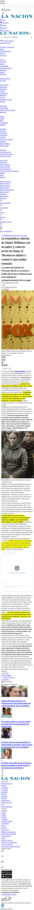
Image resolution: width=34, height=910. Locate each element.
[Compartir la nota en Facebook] (2, 365)
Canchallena (4, 123)
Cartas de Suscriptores (7, 110)
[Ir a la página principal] (17, 17)
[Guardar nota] (2, 357)
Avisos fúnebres (5, 165)
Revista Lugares (5, 186)
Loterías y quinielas (6, 139)
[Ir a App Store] (6, 878)
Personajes (23, 236)
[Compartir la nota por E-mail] (7, 365)
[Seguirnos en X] (2, 857)
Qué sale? (3, 150)
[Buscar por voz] (31, 37)
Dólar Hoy (3, 62)
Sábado (2, 173)
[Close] (2, 770)
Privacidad (13, 894)
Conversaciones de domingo (9, 171)
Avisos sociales (5, 167)
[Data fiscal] (2, 907)
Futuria (2, 60)
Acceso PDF (4, 160)
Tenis (1, 121)
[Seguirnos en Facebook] (2, 851)
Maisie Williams (6, 675)
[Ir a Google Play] (6, 874)
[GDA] (6, 901)
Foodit (4, 25)
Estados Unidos (5, 79)
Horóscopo (3, 135)
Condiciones (5, 894)
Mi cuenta (5, 31)
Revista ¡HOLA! (5, 184)
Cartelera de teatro (6, 154)
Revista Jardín (4, 192)
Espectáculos (14, 236)
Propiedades (4, 66)
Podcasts (3, 142)
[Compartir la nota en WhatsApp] (4, 360)
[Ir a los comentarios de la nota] (4, 357)
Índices (2, 72)
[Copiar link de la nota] (2, 362)
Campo (2, 64)
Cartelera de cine (5, 152)
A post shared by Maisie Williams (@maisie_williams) (17, 591)
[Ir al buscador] (3, 13)
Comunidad (4, 93)
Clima (2, 49)
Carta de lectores (5, 169)
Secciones (5, 23)
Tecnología (3, 133)
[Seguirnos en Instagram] (2, 862)
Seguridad (3, 87)
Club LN (4, 28)
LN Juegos (3, 129)
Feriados (3, 137)
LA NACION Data (5, 51)
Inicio (4, 20)
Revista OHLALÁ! (5, 181)
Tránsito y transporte (7, 47)
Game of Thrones (9, 677)
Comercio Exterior (6, 68)
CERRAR (2, 1)
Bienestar (3, 95)
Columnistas (4, 108)
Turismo (2, 131)
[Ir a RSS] (2, 868)
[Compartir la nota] (2, 360)
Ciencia (2, 97)
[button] (17, 132)
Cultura (2, 91)
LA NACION (5, 236)
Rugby (2, 118)
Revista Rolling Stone (7, 190)
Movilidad (3, 70)
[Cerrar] (30, 33)
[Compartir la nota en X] (4, 365)
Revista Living (4, 188)
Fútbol (2, 116)
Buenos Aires (4, 85)
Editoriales (3, 106)
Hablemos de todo (6, 100)
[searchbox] (16, 37)
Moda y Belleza (5, 144)
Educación (3, 89)
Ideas (2, 175)
